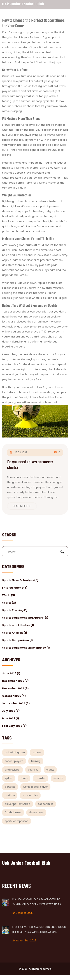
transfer (41, 778)
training (36, 761)
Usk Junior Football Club (23, 4)
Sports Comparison (17, 640)
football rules (13, 812)
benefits (10, 787)
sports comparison (16, 821)
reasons (58, 778)
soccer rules (45, 804)
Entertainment (14, 587)
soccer (37, 752)
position (10, 795)
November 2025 (15, 688)
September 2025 (16, 703)
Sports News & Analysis (20, 580)
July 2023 (11, 711)
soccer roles (30, 795)
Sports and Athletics (18, 625)
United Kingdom (15, 752)
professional (12, 769)
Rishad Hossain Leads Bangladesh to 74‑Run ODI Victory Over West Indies (36, 902)
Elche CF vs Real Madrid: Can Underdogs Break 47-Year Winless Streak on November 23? (39, 929)
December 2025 (15, 681)
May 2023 (10, 718)
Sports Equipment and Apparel (25, 617)
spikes (8, 778)
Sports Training (14, 610)
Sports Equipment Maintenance (26, 647)
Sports (9, 602)
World (8, 595)
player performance (17, 804)
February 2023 (14, 726)
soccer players (14, 761)
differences (36, 812)
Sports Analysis (14, 632)
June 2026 (11, 673)
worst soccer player (35, 787)
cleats (50, 769)
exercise (33, 769)
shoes (24, 778)
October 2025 (14, 696)
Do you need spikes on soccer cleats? (30, 465)
